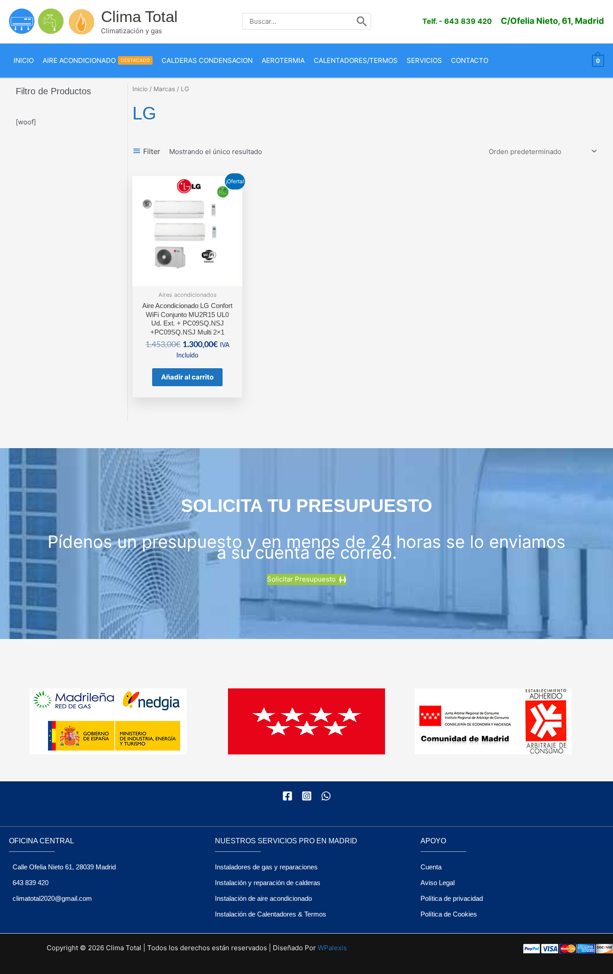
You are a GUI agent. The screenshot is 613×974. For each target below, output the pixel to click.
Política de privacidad (451, 898)
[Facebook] (287, 796)
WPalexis (332, 947)
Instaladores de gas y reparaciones (266, 867)
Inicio (140, 89)
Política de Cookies (448, 914)
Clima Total (139, 16)
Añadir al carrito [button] (187, 377)
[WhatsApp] (326, 796)
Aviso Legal (437, 882)
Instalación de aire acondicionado (263, 898)
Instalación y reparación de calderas (267, 882)
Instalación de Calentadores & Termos (270, 914)
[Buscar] (362, 21)
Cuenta (431, 867)
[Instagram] (307, 796)
